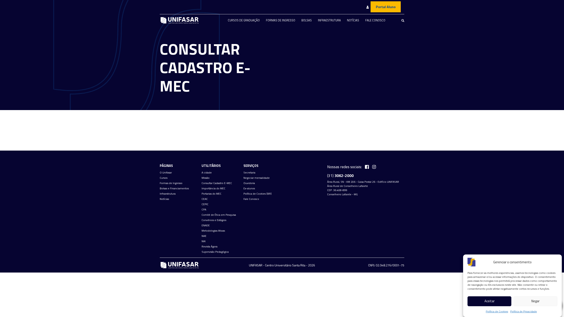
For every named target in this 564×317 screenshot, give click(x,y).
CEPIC (205, 204)
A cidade (207, 173)
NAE (204, 236)
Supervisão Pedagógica (215, 252)
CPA (204, 210)
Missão (206, 178)
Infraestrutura (329, 20)
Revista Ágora (209, 247)
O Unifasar (166, 173)
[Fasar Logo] (179, 20)
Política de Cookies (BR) (257, 194)
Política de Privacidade (523, 311)
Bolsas (306, 20)
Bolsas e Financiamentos (174, 188)
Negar (535, 301)
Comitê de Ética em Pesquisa (219, 215)
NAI (204, 241)
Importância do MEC (213, 188)
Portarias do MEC (211, 194)
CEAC (205, 199)
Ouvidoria (249, 183)
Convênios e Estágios (214, 220)
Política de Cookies (497, 311)
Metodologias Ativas (213, 231)
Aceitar (489, 301)
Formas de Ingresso (280, 20)
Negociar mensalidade (256, 178)
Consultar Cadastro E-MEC (217, 183)
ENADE (206, 225)
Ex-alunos (249, 188)
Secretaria (249, 173)
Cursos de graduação (244, 20)
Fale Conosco (375, 20)
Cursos (163, 178)
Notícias (353, 20)
